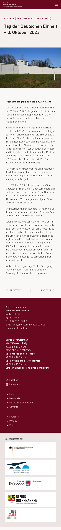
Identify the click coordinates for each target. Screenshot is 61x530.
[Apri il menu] (56, 4)
